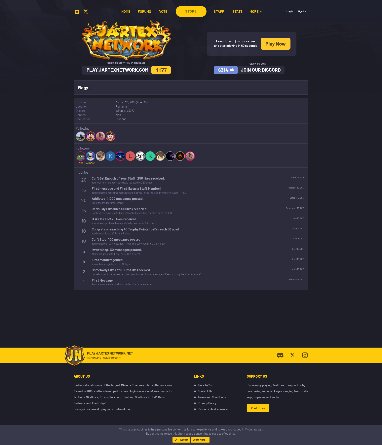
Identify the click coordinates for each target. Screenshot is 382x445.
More (254, 11)
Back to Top (205, 385)
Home (126, 11)
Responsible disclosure (213, 409)
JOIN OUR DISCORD (261, 70)
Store (191, 11)
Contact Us (205, 391)
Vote (163, 11)
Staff (219, 11)
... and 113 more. (86, 163)
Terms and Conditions (212, 397)
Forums (144, 11)
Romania (121, 106)
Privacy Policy (207, 403)
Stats (237, 11)
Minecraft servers (132, 385)
